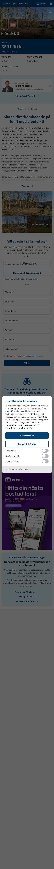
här (30, 428)
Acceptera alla (27, 435)
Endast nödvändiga (27, 444)
